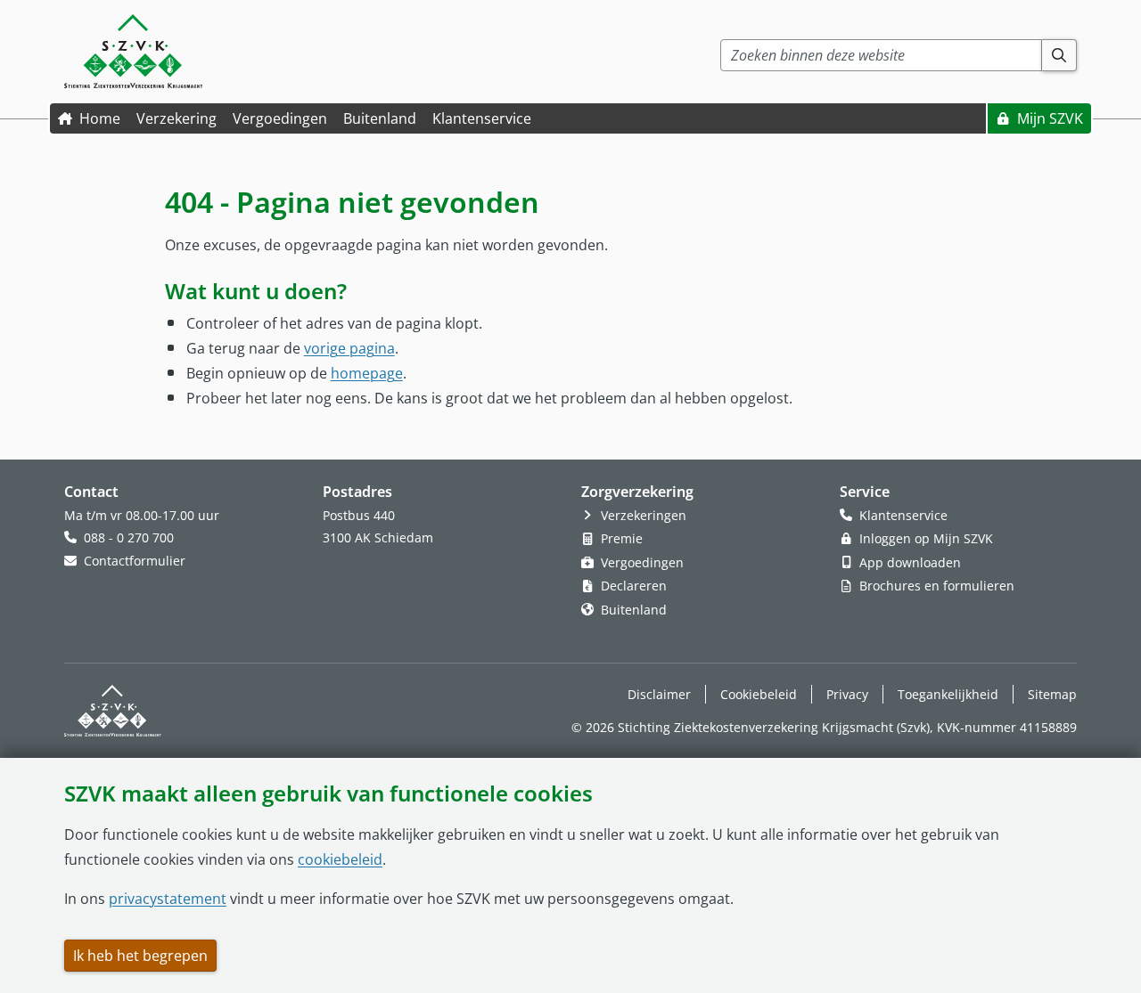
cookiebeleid (340, 859)
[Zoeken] (1059, 55)
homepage (367, 373)
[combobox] (881, 55)
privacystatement (167, 898)
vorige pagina (349, 347)
